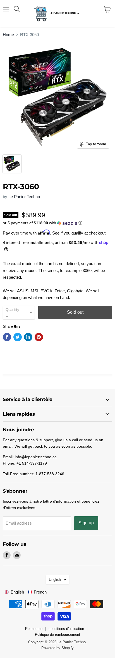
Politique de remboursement (57, 634)
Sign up (86, 522)
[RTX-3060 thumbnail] (12, 164)
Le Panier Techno (24, 196)
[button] (57, 223)
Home (8, 34)
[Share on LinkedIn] (28, 337)
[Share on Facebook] (7, 337)
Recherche (33, 629)
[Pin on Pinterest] (39, 337)
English (55, 579)
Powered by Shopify (57, 648)
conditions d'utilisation (66, 629)
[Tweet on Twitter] (17, 337)
